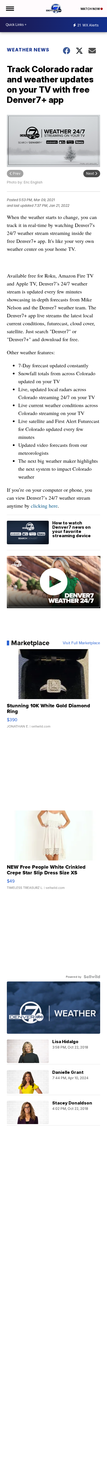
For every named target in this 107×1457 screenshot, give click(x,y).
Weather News (28, 50)
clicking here (44, 505)
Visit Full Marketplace (81, 643)
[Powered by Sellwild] (92, 977)
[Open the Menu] (9, 8)
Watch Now (90, 9)
